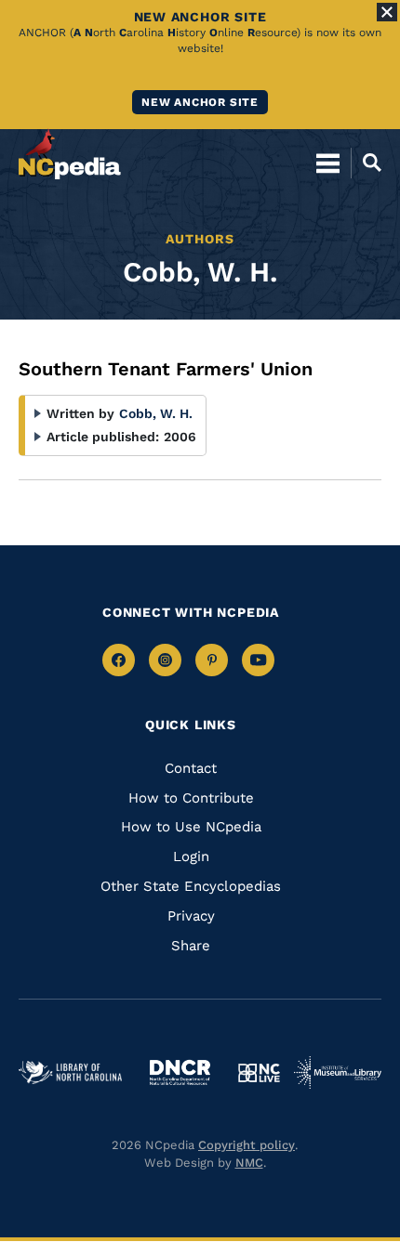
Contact (191, 768)
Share (190, 945)
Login (191, 856)
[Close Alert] (387, 12)
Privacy (191, 916)
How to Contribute (191, 798)
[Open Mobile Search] (366, 162)
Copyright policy (246, 1145)
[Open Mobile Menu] (328, 162)
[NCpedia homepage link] (70, 154)
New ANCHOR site (200, 102)
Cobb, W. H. (156, 413)
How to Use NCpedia (191, 826)
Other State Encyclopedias (190, 886)
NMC (249, 1163)
